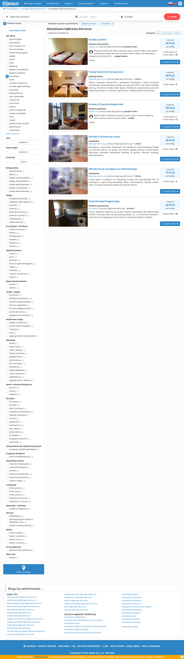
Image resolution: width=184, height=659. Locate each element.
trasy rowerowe (17, 373)
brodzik (14, 405)
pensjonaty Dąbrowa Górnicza (20, 634)
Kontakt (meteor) (47, 646)
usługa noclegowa (17, 113)
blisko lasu (15, 491)
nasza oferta (117, 646)
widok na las (16, 539)
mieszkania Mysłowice (132, 600)
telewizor (15, 242)
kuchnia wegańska (19, 305)
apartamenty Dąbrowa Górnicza (21, 600)
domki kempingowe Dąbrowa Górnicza (24, 603)
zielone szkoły (17, 480)
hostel (12, 59)
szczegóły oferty (169, 62)
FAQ (73, 646)
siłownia (14, 394)
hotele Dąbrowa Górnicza (18, 615)
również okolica (13, 23)
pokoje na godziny (19, 322)
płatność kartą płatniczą (21, 550)
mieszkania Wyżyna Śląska (76, 629)
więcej (91, 60)
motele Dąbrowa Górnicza (18, 628)
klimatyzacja (16, 236)
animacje (15, 401)
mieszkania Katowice (131, 613)
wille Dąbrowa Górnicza (75, 606)
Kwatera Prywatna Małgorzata (106, 104)
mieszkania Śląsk (71, 623)
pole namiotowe (16, 96)
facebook (30, 646)
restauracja (14, 130)
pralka (13, 284)
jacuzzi (14, 387)
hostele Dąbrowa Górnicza (19, 612)
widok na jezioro (18, 536)
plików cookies (41, 657)
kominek (14, 260)
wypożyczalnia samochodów (23, 336)
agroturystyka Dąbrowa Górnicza (22, 597)
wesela (14, 470)
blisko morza (16, 494)
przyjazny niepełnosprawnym (24, 449)
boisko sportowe (18, 353)
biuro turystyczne (17, 46)
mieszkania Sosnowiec (132, 597)
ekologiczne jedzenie (20, 298)
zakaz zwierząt (17, 222)
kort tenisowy (17, 363)
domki (13, 174)
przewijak (15, 435)
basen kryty (16, 346)
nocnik (13, 418)
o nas (105, 646)
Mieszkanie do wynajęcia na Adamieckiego (113, 168)
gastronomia (15, 126)
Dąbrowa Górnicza (97, 79)
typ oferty (10, 35)
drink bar (15, 295)
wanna (14, 287)
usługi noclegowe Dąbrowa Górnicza (80, 603)
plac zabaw (16, 428)
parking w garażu (18, 215)
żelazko (14, 246)
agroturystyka (15, 39)
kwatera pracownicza (18, 69)
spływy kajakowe (18, 370)
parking (14, 208)
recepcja (14, 329)
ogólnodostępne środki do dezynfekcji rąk (21, 520)
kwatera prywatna (17, 73)
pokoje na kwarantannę (21, 525)
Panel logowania (151, 646)
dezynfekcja (16, 516)
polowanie (15, 366)
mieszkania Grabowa (131, 622)
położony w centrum (20, 501)
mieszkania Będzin (130, 594)
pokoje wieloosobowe (20, 191)
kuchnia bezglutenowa (21, 301)
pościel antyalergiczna (21, 456)
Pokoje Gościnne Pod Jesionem (106, 71)
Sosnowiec (93, 208)
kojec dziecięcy (17, 408)
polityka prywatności (89, 646)
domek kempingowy (18, 52)
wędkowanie (16, 377)
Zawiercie (93, 46)
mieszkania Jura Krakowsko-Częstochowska (83, 620)
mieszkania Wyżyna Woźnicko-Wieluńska (82, 632)
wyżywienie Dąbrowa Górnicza (20, 609)
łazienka (14, 239)
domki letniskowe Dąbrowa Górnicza (23, 606)
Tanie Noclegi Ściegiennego (104, 201)
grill (12, 257)
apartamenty (16, 171)
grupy (13, 557)
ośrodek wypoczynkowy (19, 86)
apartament (14, 42)
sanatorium (14, 100)
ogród (13, 277)
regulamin (64, 646)
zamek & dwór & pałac (19, 123)
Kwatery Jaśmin (97, 39)
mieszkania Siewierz (131, 619)
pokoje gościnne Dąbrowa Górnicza (80, 594)
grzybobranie (17, 356)
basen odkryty (17, 350)
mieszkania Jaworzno (131, 603)
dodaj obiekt (133, 646)
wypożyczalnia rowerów (21, 380)
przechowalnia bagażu (21, 326)
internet (14, 205)
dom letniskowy (16, 49)
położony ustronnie (19, 498)
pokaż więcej (12, 133)
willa (11, 116)
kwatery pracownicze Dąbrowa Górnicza (25, 618)
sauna (13, 391)
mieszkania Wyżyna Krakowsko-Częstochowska (85, 626)
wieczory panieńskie (20, 477)
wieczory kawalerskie (20, 474)
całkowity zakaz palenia (21, 202)
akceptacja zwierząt (19, 198)
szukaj (173, 16)
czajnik (14, 253)
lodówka (14, 270)
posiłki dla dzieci (18, 311)
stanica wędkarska (17, 110)
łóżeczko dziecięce (19, 415)
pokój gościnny (16, 93)
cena (8, 138)
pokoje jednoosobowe (20, 184)
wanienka (15, 442)
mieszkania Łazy (129, 616)
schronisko (14, 103)
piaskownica (16, 425)
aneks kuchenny (18, 229)
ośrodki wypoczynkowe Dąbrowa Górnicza (26, 631)
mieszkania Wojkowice (132, 609)
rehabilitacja (16, 218)
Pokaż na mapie (24, 572)
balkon (14, 232)
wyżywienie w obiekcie (21, 315)
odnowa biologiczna (18, 83)
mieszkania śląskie (130, 626)
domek (12, 56)
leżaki (13, 267)
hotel (11, 62)
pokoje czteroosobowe (20, 177)
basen (13, 343)
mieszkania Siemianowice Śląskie (136, 606)
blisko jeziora (16, 488)
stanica (12, 106)
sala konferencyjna (19, 467)
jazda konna (16, 360)
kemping (13, 66)
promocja (10, 157)
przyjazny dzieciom (19, 438)
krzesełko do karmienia (21, 411)
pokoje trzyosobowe (19, 188)
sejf (12, 332)
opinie (177, 33)
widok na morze (18, 542)
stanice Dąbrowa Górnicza (76, 600)
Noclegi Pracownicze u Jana (104, 136)
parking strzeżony (19, 212)
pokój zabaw (16, 432)
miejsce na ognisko (19, 273)
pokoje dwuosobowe (20, 181)
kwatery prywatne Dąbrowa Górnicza (23, 622)
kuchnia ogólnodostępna (22, 263)
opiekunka (15, 421)
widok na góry (17, 532)
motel (11, 79)
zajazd (12, 120)
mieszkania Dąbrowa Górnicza (20, 625)
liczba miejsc (12, 147)
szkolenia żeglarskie (20, 508)
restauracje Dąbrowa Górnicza (78, 597)
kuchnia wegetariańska (21, 308)
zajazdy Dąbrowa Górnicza (76, 609)
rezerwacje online (17, 30)
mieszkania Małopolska (74, 617)
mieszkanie (14, 76)
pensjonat (13, 89)
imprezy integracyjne (20, 464)
